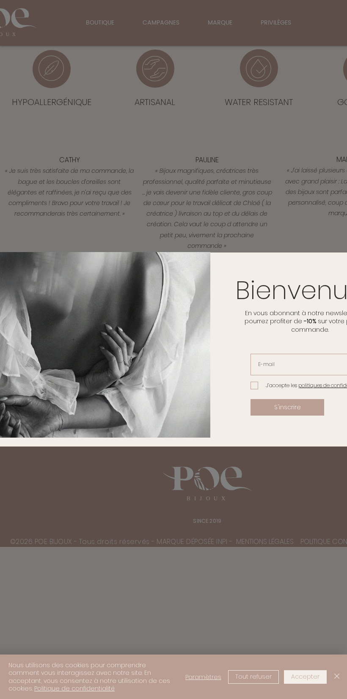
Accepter (305, 676)
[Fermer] (337, 676)
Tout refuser (253, 676)
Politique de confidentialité (74, 688)
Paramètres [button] (203, 677)
